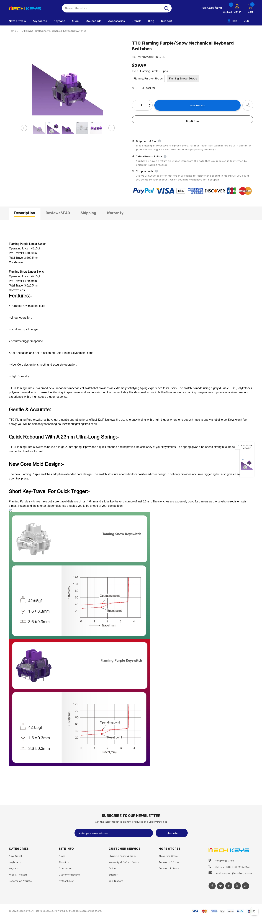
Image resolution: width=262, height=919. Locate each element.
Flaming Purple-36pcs (148, 78)
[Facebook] (212, 885)
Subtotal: (138, 88)
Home (12, 30)
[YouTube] (237, 885)
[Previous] (24, 128)
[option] (68, 79)
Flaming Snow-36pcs (183, 78)
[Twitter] (220, 885)
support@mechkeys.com (237, 873)
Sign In (237, 11)
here (218, 8)
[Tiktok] (245, 885)
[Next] (111, 128)
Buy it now (192, 121)
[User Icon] (237, 6)
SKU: (134, 57)
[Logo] (33, 8)
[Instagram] (228, 885)
